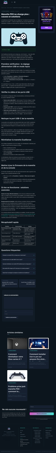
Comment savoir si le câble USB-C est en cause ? (12, 259)
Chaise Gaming (37, 435)
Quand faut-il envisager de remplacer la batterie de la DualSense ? (16, 272)
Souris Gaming (37, 441)
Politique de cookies (49, 435)
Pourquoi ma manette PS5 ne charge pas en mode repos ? (14, 255)
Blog (21, 432)
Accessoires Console (37, 430)
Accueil (21, 430)
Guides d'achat (23, 436)
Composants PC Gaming (37, 438)
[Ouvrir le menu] (15, 2)
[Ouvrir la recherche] (12, 2)
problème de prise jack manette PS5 (12, 214)
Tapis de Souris (37, 442)
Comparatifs (22, 434)
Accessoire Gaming (7, 451)
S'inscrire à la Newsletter (42, 413)
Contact (47, 437)
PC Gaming (37, 439)
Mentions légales (49, 430)
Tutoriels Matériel (5, 11)
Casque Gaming (37, 433)
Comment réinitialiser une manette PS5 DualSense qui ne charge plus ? (17, 263)
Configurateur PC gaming (24, 442)
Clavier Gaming (37, 436)
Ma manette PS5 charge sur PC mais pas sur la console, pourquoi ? (16, 268)
